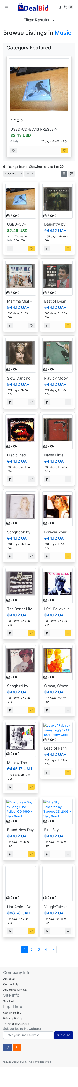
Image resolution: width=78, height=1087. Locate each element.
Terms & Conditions (16, 1024)
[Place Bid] (13, 150)
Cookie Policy (12, 1012)
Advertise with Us (15, 989)
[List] (71, 174)
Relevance (11, 173)
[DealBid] (32, 7)
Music (63, 32)
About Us (9, 978)
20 (27, 173)
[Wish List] (64, 150)
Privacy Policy (12, 1018)
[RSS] (17, 1047)
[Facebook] (7, 1047)
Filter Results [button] (37, 20)
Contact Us (10, 984)
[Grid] (64, 174)
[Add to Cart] (47, 248)
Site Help (9, 1001)
